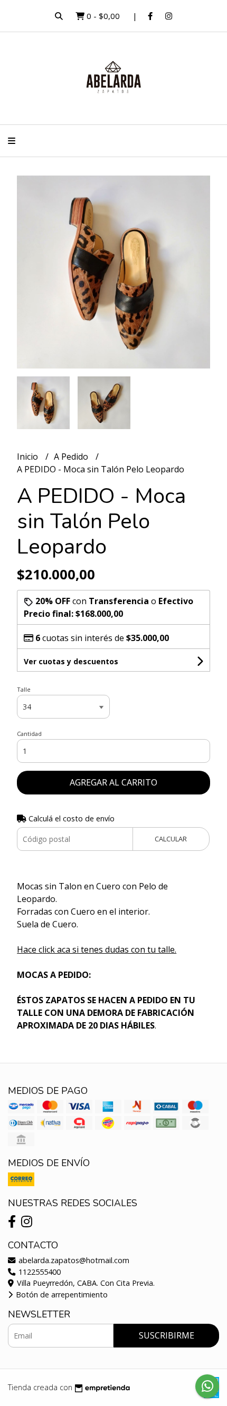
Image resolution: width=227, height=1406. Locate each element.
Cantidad (29, 734)
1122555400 (38, 1272)
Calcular (171, 838)
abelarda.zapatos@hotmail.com (72, 1260)
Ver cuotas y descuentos (71, 661)
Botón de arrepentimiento (61, 1294)
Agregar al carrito (113, 782)
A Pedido (72, 456)
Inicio (28, 456)
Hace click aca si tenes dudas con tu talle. (96, 949)
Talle (24, 689)
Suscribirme (166, 1335)
